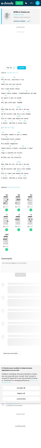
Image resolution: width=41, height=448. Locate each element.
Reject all (21, 393)
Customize (21, 399)
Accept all (21, 388)
